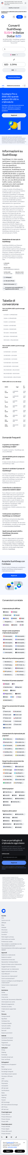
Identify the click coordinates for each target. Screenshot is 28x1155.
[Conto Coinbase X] (1, 1137)
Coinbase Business (7, 1040)
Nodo (3, 1093)
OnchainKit (4, 1085)
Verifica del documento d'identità (11, 999)
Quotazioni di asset (7, 1038)
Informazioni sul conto (8, 1002)
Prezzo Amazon (6, 1133)
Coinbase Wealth (6, 1023)
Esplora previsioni (6, 1033)
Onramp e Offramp (6, 1076)
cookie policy (10, 1142)
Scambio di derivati (7, 1057)
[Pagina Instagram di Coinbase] (11, 1137)
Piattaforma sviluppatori (8, 1064)
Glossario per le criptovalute (10, 969)
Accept (20, 1151)
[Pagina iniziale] (2, 16)
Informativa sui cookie (8, 939)
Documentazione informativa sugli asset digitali (13, 949)
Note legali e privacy (7, 937)
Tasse (3, 987)
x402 (2, 1078)
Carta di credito (6, 1026)
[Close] (24, 1142)
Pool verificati (5, 1059)
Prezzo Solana (5, 1119)
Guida (3, 992)
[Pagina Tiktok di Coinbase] (16, 1137)
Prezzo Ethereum (6, 1116)
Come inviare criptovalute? (9, 985)
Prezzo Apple (5, 1129)
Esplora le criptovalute (8, 955)
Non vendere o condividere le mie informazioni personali (11, 944)
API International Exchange (9, 1104)
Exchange (4, 1054)
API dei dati (4, 1088)
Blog (2, 925)
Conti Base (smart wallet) (9, 1074)
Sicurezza (4, 930)
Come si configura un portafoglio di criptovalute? (12, 981)
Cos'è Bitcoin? (5, 974)
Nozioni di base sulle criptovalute (11, 964)
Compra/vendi (5, 1016)
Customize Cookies (12, 1147)
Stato (3, 1011)
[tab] (3, 86)
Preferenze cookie (6, 941)
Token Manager (6, 1045)
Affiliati (3, 922)
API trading (4, 1081)
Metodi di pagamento (7, 1004)
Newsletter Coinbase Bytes (9, 962)
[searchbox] (14, 70)
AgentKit (4, 1095)
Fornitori (4, 934)
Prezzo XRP (4, 1121)
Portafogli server (6, 1069)
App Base (4, 1018)
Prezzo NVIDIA (5, 1126)
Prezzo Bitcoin (5, 1114)
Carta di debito (5, 1028)
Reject (8, 1151)
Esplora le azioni (6, 957)
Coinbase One (5, 1021)
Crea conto (4, 997)
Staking (3, 1052)
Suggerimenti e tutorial (8, 966)
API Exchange (5, 1102)
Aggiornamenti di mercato (9, 971)
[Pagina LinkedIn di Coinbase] (6, 1137)
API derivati (4, 1109)
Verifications (5, 1090)
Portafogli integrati (7, 1071)
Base (2, 1067)
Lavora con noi (5, 920)
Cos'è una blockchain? (8, 978)
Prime (3, 1050)
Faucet (3, 1100)
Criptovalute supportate (8, 1009)
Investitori (4, 932)
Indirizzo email (5, 853)
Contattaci (4, 994)
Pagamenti (4, 1042)
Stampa (3, 927)
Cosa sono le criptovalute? (9, 976)
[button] (25, 17)
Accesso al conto (6, 1006)
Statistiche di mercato (8, 959)
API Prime (4, 1107)
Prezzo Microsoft (6, 1131)
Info (2, 918)
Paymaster (4, 1083)
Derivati (3, 1030)
